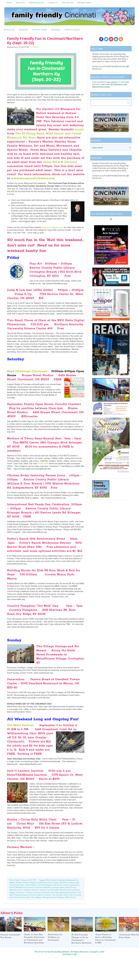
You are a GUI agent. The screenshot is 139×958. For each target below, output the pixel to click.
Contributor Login (69, 954)
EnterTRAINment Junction (21, 887)
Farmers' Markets (43, 887)
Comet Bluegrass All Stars (49, 885)
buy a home (111, 82)
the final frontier (22, 897)
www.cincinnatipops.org (52, 227)
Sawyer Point (62, 895)
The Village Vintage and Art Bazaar (47, 897)
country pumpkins (70, 885)
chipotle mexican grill (69, 882)
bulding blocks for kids (47, 882)
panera (26, 895)
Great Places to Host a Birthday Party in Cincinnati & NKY (105, 938)
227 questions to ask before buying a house (109, 85)
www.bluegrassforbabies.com (33, 178)
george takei (58, 887)
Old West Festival (21, 725)
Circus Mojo (30, 885)
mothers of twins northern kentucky (33, 892)
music (79, 129)
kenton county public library (53, 890)
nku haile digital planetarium (63, 892)
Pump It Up (49, 895)
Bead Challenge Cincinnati (27, 371)
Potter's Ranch (37, 895)
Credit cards (43, 463)
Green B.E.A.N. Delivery (60, 162)
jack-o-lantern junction (28, 890)
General (24, 880)
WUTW (32, 880)
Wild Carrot (70, 897)
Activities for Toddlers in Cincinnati (55, 937)
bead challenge (58, 880)
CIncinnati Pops (16, 885)
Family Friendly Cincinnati (69, 17)
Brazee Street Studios (26, 882)
